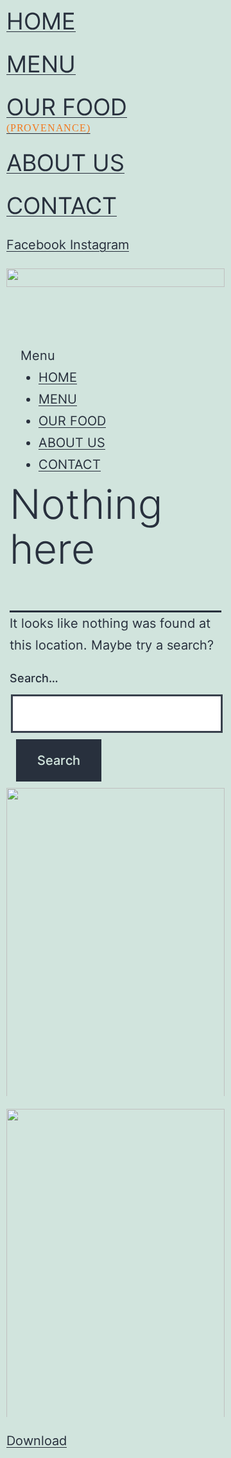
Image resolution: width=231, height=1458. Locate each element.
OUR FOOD (66, 113)
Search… (34, 678)
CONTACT (61, 206)
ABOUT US (65, 163)
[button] (115, 355)
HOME (41, 21)
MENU (41, 64)
